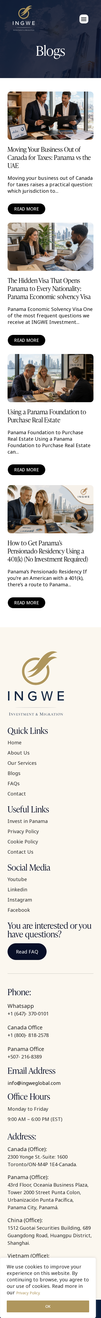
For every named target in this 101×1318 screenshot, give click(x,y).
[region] (48, 1288)
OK (48, 1306)
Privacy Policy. (28, 1292)
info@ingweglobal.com (34, 1083)
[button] (83, 19)
